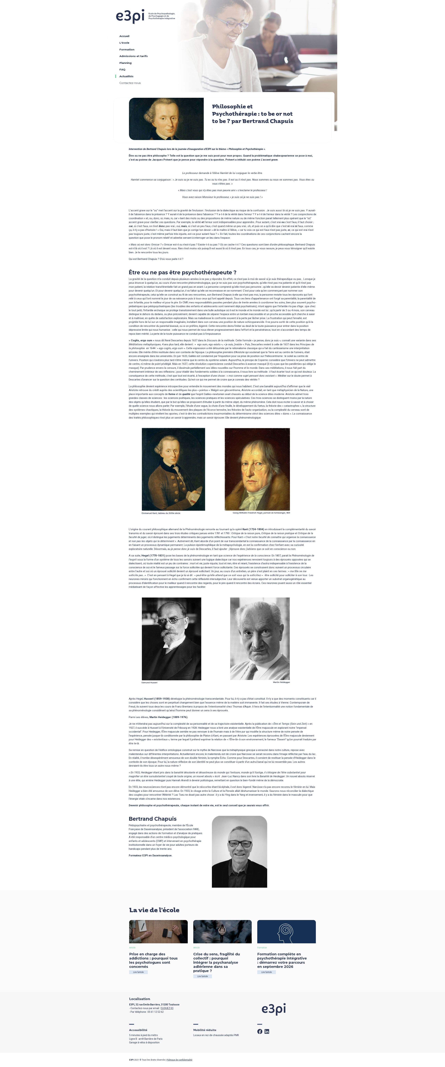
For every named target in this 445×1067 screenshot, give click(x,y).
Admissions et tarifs (133, 56)
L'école (124, 42)
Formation (126, 49)
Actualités (126, 76)
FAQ (122, 69)
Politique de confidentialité (179, 1060)
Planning (125, 63)
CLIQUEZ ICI (167, 1008)
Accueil (124, 36)
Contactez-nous (130, 83)
